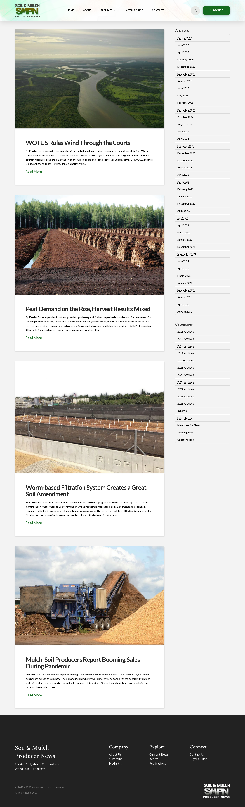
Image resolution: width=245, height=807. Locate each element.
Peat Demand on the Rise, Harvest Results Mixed (88, 308)
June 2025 (183, 88)
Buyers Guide (198, 759)
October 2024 (185, 117)
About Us (115, 755)
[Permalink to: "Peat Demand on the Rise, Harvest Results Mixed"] (89, 245)
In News (182, 410)
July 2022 (182, 217)
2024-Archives (185, 389)
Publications (157, 764)
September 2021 (186, 253)
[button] (195, 10)
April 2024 (183, 138)
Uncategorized (185, 439)
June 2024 (183, 131)
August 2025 (184, 81)
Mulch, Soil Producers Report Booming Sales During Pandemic (83, 663)
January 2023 (184, 196)
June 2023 (183, 174)
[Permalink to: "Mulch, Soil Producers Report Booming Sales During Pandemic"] (89, 595)
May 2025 (182, 95)
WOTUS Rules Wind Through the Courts (78, 142)
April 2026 (183, 52)
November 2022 (186, 203)
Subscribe (115, 759)
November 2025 (186, 73)
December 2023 (186, 153)
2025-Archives (185, 396)
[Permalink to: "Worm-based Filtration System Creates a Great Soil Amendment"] (89, 417)
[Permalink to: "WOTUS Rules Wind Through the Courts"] (89, 78)
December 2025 (186, 66)
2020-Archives (185, 360)
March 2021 (184, 275)
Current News (158, 755)
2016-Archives (185, 331)
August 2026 (184, 37)
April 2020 (183, 304)
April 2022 (183, 225)
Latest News (184, 417)
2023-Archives (185, 381)
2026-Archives (185, 403)
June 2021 (183, 261)
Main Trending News (189, 425)
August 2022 (184, 210)
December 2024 (186, 109)
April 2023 (183, 181)
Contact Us (197, 755)
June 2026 (183, 45)
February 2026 (185, 59)
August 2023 (184, 167)
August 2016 (184, 311)
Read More (34, 172)
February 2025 (185, 102)
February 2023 (185, 189)
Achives (154, 759)
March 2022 (184, 232)
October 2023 (185, 160)
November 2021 (186, 246)
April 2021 (183, 268)
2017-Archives (185, 338)
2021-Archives (185, 367)
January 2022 (184, 239)
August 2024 (184, 124)
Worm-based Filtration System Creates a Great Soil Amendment (86, 490)
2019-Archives (185, 353)
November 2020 (186, 289)
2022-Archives (185, 374)
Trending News (186, 432)
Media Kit (115, 764)
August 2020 (184, 297)
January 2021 (184, 282)
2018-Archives (185, 345)
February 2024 (185, 145)
